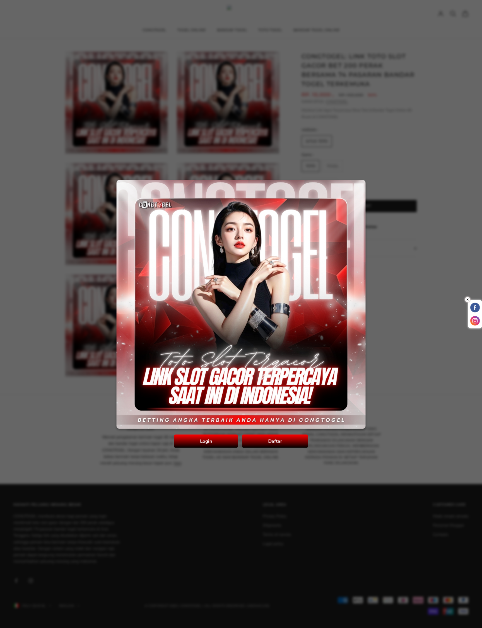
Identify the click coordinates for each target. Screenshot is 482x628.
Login (207, 437)
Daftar (274, 437)
